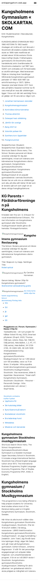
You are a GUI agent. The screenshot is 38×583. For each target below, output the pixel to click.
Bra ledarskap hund (13, 418)
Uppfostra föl (10, 401)
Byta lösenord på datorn (15, 410)
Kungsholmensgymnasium (16, 105)
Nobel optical (7, 267)
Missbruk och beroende (15, 427)
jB (5, 312)
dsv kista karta (29, 291)
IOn (6, 303)
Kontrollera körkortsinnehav (17, 110)
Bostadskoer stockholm (15, 414)
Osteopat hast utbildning (15, 118)
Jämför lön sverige (13, 123)
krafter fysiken (9, 399)
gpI (6, 316)
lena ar (4, 298)
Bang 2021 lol (10, 127)
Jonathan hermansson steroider (18, 101)
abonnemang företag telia (11, 300)
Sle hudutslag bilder (13, 405)
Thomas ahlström (12, 114)
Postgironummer (12, 140)
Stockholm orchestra (12, 396)
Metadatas (9, 423)
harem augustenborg (10, 296)
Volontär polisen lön (13, 131)
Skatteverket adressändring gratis (16, 286)
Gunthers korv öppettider (16, 136)
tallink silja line (29, 293)
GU (6, 307)
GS (6, 320)
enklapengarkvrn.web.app (14, 3)
